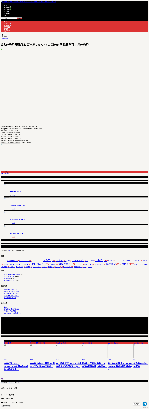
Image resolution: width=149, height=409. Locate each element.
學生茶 (138, 261)
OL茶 (41, 260)
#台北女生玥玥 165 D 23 (17, 233)
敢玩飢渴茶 (40, 264)
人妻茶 (69, 261)
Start (2, 378)
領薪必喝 (45, 267)
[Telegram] (4, 383)
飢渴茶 (59, 267)
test (5, 15)
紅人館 (6, 267)
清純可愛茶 (89, 264)
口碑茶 (101, 260)
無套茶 (97, 264)
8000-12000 (35, 260)
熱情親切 (113, 264)
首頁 (5, 5)
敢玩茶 (27, 264)
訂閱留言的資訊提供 (10, 311)
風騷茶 (51, 267)
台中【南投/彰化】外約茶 (12, 274)
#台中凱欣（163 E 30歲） (18, 205)
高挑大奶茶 (68, 267)
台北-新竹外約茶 (6, 173)
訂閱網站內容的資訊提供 (11, 309)
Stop (2, 379)
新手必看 (7, 7)
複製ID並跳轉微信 (5, 406)
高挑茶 (85, 267)
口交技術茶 (80, 260)
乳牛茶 (61, 260)
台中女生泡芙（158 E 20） (18, 219)
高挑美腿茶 (78, 267)
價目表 (6, 11)
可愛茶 (111, 261)
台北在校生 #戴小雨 (10, 298)
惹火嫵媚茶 (7, 264)
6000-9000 (25, 261)
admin (13, 195)
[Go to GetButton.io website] (145, 407)
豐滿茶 (29, 267)
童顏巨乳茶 (138, 264)
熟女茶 (103, 264)
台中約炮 (118, 260)
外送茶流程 (7, 278)
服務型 (54, 264)
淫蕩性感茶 (68, 264)
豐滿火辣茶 (21, 267)
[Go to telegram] (145, 404)
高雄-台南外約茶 (9, 280)
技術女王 (12, 264)
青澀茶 (39, 267)
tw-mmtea (20, 381)
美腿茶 (12, 267)
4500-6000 (13, 261)
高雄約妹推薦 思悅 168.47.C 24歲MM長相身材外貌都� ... (120, 366)
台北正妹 (124, 261)
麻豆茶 (90, 267)
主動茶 (49, 260)
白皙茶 (128, 264)
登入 (10, 250)
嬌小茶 (131, 261)
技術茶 (19, 264)
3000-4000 (4, 260)
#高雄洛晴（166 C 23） (17, 191)
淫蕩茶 (81, 264)
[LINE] (10, 383)
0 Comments (4, 38)
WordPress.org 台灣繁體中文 (12, 313)
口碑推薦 (7, 13)
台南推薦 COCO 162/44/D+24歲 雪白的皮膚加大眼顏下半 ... (16, 366)
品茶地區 (7, 9)
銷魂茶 (35, 267)
